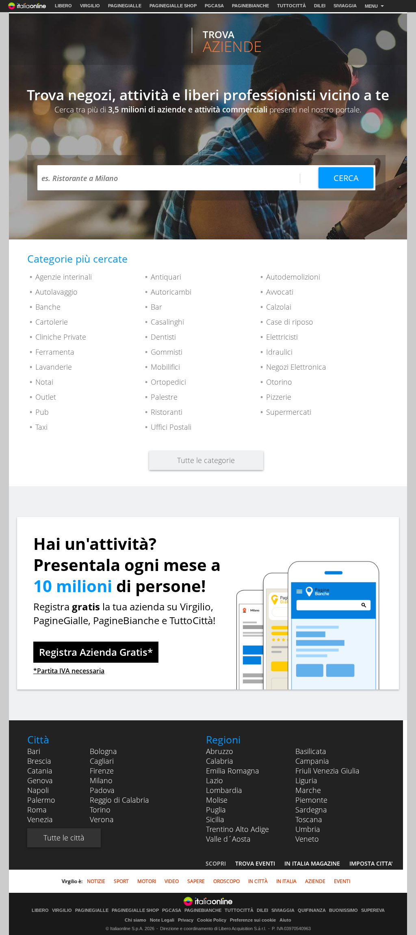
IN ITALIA (286, 881)
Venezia (40, 819)
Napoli (38, 790)
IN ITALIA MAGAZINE (312, 863)
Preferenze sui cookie (253, 920)
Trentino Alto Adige (237, 829)
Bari (33, 751)
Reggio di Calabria (119, 800)
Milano (101, 780)
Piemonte (311, 800)
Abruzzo (219, 751)
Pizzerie (278, 397)
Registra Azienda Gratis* (96, 652)
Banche (48, 307)
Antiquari (166, 277)
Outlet (45, 397)
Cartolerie (51, 322)
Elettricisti (282, 337)
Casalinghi (167, 322)
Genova (40, 780)
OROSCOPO (226, 881)
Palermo (41, 800)
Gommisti (166, 352)
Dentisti (163, 337)
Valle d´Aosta (228, 839)
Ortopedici (168, 382)
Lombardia (224, 790)
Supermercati (288, 412)
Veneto (307, 839)
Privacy (185, 920)
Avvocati (279, 292)
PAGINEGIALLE (124, 5)
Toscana (308, 819)
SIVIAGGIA (345, 5)
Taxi (41, 427)
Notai (44, 382)
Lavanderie (53, 367)
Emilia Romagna (232, 771)
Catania (39, 771)
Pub (42, 412)
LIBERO (63, 5)
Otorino (279, 382)
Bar (156, 307)
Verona (102, 819)
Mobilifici (165, 367)
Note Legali (162, 920)
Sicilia (215, 819)
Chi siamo (135, 920)
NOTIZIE (96, 881)
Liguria (306, 780)
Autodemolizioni (293, 277)
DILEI (319, 5)
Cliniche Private (60, 337)
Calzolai (278, 307)
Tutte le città (63, 837)
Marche (308, 790)
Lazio (214, 780)
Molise (217, 800)
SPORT (121, 881)
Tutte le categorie (206, 460)
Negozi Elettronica (296, 367)
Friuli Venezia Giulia (327, 771)
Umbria (307, 829)
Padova (102, 790)
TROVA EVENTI (255, 863)
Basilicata (310, 751)
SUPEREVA (373, 910)
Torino (100, 809)
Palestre (164, 397)
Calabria (219, 761)
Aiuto (285, 920)
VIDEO (172, 881)
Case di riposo (289, 322)
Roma (37, 809)
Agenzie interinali (63, 277)
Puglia (216, 809)
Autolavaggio (56, 292)
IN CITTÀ (258, 881)
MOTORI (146, 881)
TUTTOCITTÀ (291, 5)
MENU (371, 6)
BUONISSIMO (343, 910)
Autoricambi (171, 292)
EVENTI (342, 881)
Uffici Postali (171, 427)
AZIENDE (315, 881)
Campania (312, 761)
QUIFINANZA (312, 910)
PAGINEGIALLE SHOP (173, 5)
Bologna (103, 751)
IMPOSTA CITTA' (370, 863)
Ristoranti (166, 412)
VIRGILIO (90, 5)
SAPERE (196, 881)
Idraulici (279, 352)
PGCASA (214, 5)
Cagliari (102, 761)
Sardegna (311, 809)
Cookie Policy (211, 920)
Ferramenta (54, 352)
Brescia (39, 761)
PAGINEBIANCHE (250, 5)
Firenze (102, 771)
